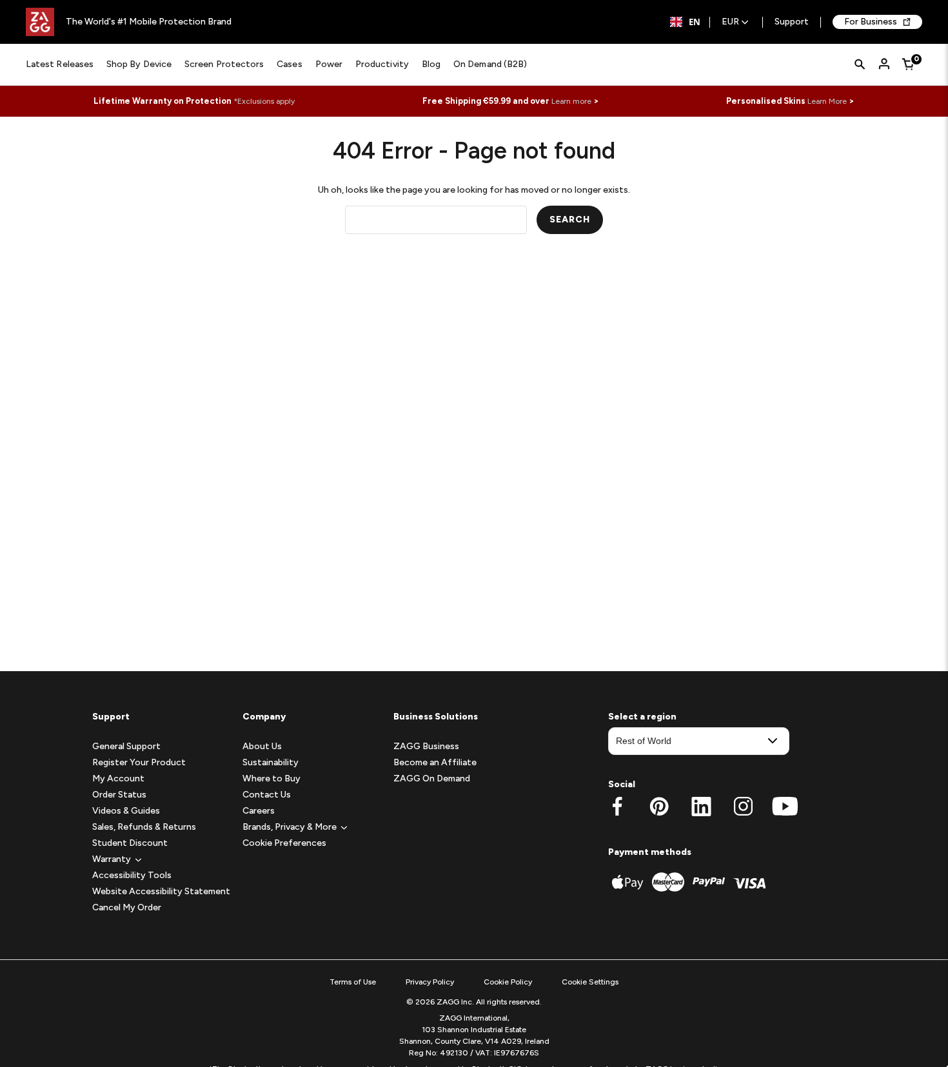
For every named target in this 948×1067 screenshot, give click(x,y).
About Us (262, 746)
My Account (118, 778)
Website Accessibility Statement (161, 891)
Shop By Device (139, 64)
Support (792, 22)
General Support (126, 746)
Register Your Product (139, 762)
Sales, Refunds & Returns (144, 826)
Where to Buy (271, 778)
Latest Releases (60, 64)
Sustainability (270, 762)
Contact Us (266, 794)
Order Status (119, 794)
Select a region (642, 716)
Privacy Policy (430, 981)
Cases (289, 64)
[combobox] (685, 22)
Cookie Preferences (284, 842)
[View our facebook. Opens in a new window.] (617, 806)
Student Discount (130, 842)
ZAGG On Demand (431, 778)
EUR (730, 22)
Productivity (382, 64)
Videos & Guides (126, 810)
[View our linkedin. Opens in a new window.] (701, 806)
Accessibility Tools (132, 875)
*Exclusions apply (264, 101)
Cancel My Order (126, 907)
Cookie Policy (508, 981)
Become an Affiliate (435, 762)
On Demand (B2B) (490, 64)
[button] (111, 859)
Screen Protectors (224, 64)
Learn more (571, 101)
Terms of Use (353, 981)
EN (694, 22)
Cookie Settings (590, 981)
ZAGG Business (426, 746)
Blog (431, 64)
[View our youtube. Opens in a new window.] (785, 806)
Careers (258, 810)
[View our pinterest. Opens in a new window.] (659, 806)
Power (328, 64)
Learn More (827, 101)
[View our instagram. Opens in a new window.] (743, 806)
